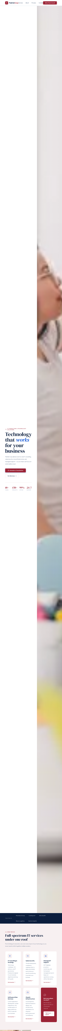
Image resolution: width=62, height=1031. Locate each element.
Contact (41, 3)
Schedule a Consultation (16, 470)
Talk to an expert (48, 1013)
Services (20, 3)
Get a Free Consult (50, 3)
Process (34, 3)
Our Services (11, 476)
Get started (11, 982)
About (27, 3)
